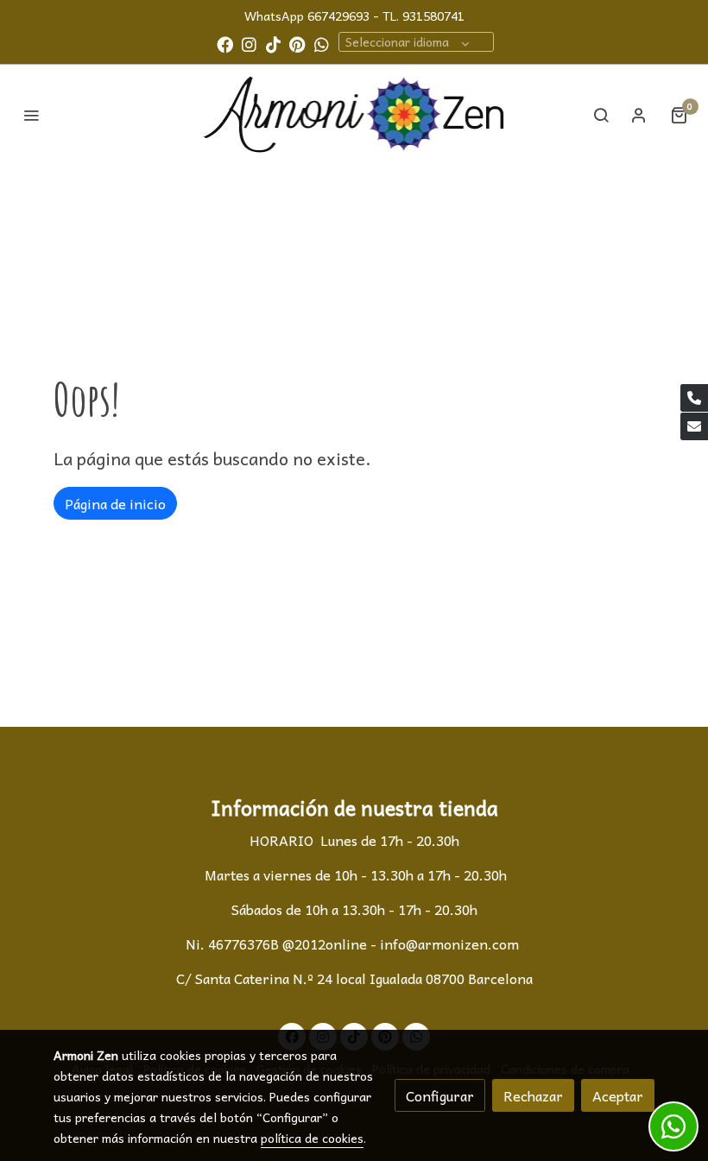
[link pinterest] (297, 43)
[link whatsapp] (321, 43)
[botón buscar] (601, 114)
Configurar (440, 1095)
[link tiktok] (273, 43)
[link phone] (694, 398)
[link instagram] (249, 43)
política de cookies (312, 1137)
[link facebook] (225, 43)
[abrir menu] (31, 114)
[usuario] (639, 114)
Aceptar (617, 1095)
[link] (354, 115)
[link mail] (694, 426)
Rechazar (533, 1095)
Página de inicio (115, 503)
